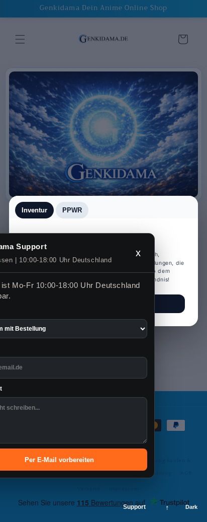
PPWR (72, 210)
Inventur (34, 210)
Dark (191, 507)
